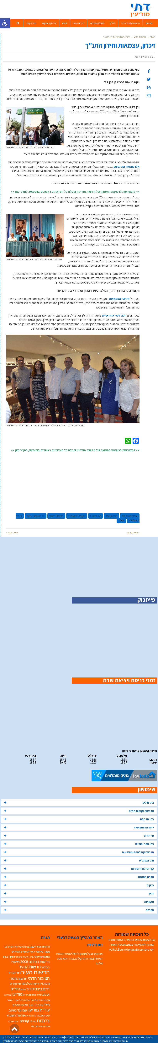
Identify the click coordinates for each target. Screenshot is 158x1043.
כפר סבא (13, 1041)
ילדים (39, 994)
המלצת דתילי (42, 956)
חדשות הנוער (30, 966)
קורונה (24, 1021)
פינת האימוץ (30, 1015)
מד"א (26, 994)
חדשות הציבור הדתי (29, 975)
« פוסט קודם (133, 532)
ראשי (152, 36)
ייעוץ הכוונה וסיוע (144, 827)
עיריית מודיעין (39, 1010)
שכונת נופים (44, 1026)
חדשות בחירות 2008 (35, 962)
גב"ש (116, 1041)
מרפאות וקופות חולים (141, 810)
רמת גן (10, 1037)
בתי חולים (148, 802)
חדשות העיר (35, 972)
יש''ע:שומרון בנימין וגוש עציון (100, 1041)
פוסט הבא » (12, 532)
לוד (59, 1041)
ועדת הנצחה (111, 516)
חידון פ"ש (15, 983)
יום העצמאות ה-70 (36, 516)
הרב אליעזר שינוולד (24, 956)
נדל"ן (47, 1005)
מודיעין (17, 994)
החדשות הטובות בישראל (25, 1037)
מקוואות (149, 901)
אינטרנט (45, 946)
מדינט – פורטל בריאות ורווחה (51, 1037)
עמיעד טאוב (18, 1010)
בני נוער (25, 946)
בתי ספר (39, 951)
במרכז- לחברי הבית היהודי (74, 1041)
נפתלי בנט (38, 1005)
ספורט (24, 1005)
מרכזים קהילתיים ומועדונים (138, 852)
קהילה (33, 1021)
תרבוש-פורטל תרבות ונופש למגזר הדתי (122, 1037)
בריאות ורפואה (14, 946)
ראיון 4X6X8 (13, 1021)
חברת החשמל (146, 877)
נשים (31, 1005)
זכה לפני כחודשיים (114, 315)
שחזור (121, 520)
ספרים (16, 1005)
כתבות (32, 994)
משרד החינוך (13, 1000)
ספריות (149, 910)
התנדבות (9, 956)
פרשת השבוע (16, 1015)
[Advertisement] (73, 481)
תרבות (35, 1026)
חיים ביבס (42, 989)
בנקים (150, 885)
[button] (5, 23)
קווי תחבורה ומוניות (142, 868)
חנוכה (23, 989)
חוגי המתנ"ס (146, 860)
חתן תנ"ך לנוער (56, 516)
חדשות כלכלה (31, 984)
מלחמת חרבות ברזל (28, 1000)
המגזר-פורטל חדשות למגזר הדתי (88, 1037)
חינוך (30, 989)
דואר (151, 893)
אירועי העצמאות (119, 299)
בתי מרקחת (147, 819)
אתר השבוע (35, 946)
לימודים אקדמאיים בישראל (44, 1041)
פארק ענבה (43, 1015)
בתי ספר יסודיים (144, 843)
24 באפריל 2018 (144, 57)
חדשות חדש (140, 36)
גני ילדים (149, 835)
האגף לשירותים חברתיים (23, 951)
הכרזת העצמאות (130, 516)
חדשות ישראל (24, 1041)
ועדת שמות (95, 516)
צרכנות (43, 1020)
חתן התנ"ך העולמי (76, 516)
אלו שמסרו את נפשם (126, 167)
